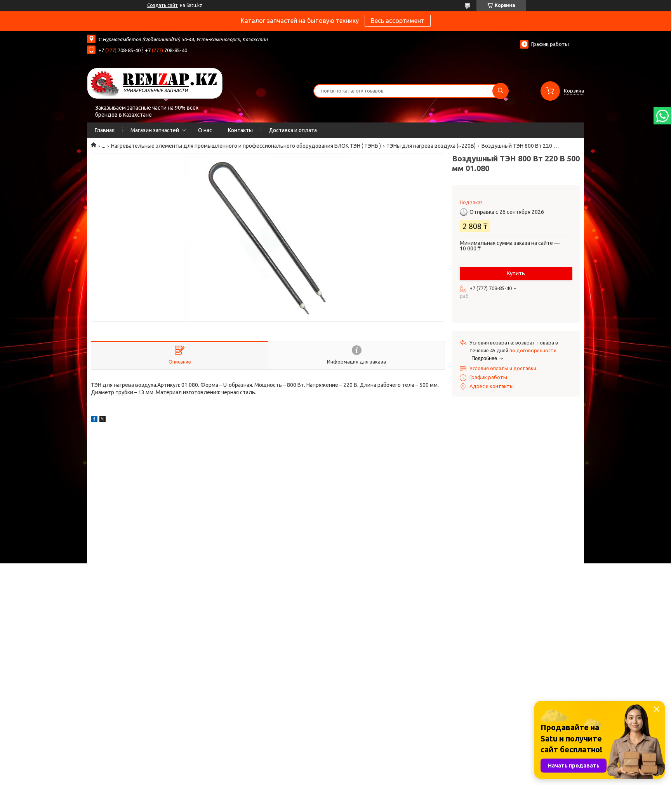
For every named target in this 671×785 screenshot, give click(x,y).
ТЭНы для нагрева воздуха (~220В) (431, 146)
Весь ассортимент (397, 20)
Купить (516, 273)
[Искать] (500, 91)
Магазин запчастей (154, 130)
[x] (102, 420)
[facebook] (94, 420)
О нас (205, 130)
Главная (105, 130)
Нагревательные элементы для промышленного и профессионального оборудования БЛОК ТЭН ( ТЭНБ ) (246, 146)
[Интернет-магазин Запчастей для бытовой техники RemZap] (155, 82)
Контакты (240, 130)
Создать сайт (162, 5)
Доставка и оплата (293, 130)
